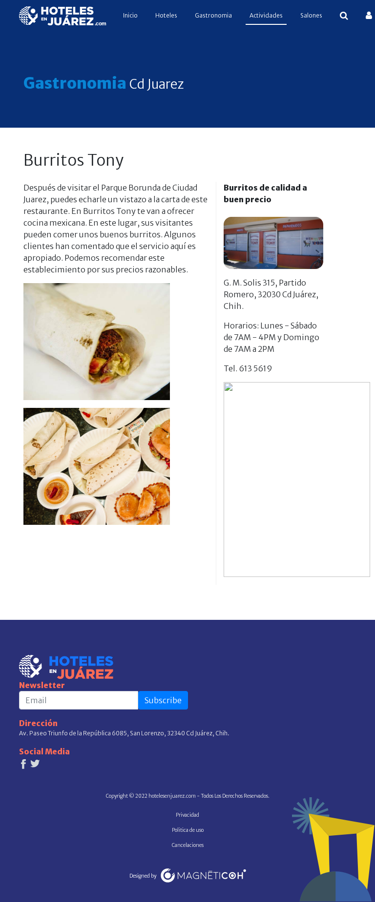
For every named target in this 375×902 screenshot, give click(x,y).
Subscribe (163, 700)
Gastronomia (213, 15)
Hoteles (166, 15)
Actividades (266, 15)
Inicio (132, 15)
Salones (311, 15)
